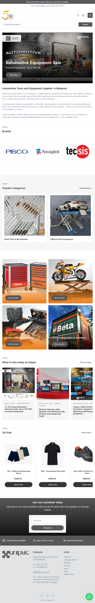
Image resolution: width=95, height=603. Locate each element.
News (66, 568)
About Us (67, 557)
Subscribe (48, 528)
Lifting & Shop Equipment (61, 239)
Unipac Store (50, 600)
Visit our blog (85, 362)
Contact (67, 566)
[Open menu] (90, 15)
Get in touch (13, 298)
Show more (86, 433)
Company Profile (70, 560)
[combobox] (47, 24)
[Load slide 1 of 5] (44, 80)
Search (85, 24)
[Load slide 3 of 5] (48, 80)
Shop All (67, 563)
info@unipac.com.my (41, 572)
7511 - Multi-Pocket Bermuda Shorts (18, 472)
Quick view (18, 485)
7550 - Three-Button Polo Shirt (53, 471)
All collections (85, 188)
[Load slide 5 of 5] (51, 80)
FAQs (66, 571)
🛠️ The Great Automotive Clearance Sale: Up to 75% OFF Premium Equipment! (18, 409)
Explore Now (14, 75)
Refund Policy (69, 574)
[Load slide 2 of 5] (46, 80)
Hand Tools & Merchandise (16, 239)
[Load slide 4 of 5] (50, 80)
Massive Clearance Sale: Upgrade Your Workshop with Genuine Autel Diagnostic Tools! (52, 412)
